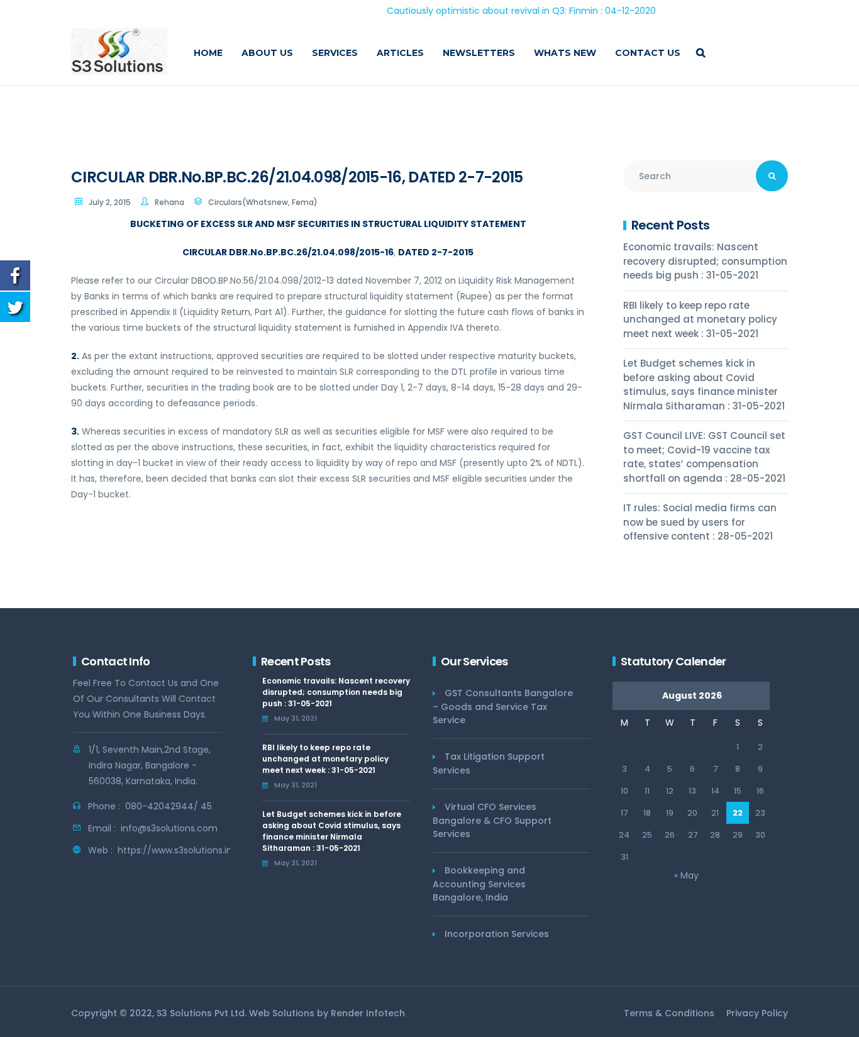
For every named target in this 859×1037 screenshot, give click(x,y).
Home (208, 52)
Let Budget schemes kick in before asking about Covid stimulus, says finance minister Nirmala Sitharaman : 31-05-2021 (704, 385)
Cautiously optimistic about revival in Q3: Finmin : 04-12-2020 (496, 10)
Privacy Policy (757, 1013)
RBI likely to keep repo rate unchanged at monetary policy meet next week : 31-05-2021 (700, 319)
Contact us (647, 52)
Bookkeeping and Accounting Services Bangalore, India (479, 884)
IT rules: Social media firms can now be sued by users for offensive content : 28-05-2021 (700, 522)
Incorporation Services (497, 934)
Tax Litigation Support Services (489, 763)
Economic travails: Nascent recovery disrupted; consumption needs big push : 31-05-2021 (705, 261)
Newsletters (479, 52)
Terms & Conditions (669, 1013)
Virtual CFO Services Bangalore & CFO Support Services (492, 820)
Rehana (169, 202)
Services (335, 52)
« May (686, 875)
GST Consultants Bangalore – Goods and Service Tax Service (503, 706)
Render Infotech (368, 1013)
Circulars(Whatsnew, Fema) (263, 202)
